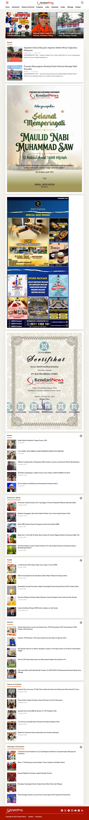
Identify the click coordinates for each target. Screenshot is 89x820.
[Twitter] (65, 810)
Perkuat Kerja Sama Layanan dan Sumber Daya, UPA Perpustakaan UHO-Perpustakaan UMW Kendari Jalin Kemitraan (47, 628)
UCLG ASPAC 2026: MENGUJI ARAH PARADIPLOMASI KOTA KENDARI (40, 451)
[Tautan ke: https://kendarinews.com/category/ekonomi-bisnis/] (81, 498)
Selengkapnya (43, 57)
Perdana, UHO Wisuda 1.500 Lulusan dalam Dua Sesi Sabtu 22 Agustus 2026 (42, 638)
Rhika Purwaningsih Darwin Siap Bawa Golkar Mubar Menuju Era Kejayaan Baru (42, 575)
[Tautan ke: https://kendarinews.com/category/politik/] (81, 560)
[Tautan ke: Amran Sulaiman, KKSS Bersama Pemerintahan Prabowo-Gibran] (11, 487)
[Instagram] (72, 810)
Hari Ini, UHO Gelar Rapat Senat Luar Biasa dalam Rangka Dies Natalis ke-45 (42, 659)
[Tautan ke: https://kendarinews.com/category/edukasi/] (81, 622)
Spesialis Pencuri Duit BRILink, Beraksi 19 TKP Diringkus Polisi (37, 711)
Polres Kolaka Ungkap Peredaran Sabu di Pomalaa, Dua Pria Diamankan (40, 700)
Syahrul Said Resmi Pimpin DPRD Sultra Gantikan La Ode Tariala (38, 608)
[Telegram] (78, 810)
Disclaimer (38, 816)
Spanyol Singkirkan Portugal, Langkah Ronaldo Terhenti (35, 773)
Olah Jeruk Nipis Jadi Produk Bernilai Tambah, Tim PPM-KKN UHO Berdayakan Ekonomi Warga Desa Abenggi (49, 671)
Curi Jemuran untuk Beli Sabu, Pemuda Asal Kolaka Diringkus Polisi (38, 722)
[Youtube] (75, 810)
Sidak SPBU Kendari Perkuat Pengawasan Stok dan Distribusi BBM (38, 524)
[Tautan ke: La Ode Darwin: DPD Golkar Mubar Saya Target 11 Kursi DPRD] (11, 568)
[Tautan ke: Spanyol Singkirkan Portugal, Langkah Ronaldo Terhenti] (11, 777)
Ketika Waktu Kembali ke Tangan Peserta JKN (32, 440)
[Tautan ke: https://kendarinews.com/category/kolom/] (81, 436)
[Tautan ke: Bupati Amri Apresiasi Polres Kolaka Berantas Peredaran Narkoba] (11, 736)
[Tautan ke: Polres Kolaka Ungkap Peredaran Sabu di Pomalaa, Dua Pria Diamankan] (11, 704)
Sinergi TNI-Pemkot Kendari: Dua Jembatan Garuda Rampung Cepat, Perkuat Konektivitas (70, 34)
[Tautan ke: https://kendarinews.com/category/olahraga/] (81, 747)
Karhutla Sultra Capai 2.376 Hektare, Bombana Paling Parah (43, 34)
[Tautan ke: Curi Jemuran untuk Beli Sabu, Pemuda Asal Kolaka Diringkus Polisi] (11, 725)
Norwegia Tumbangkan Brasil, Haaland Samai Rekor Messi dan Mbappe (40, 784)
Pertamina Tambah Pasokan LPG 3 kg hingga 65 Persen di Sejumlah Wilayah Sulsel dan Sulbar (47, 502)
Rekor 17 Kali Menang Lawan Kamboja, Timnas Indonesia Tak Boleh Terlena (41, 762)
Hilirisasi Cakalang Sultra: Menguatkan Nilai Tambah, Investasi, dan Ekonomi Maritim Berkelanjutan (49, 462)
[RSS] (82, 810)
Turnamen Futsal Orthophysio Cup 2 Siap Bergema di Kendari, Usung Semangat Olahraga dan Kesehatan (17, 34)
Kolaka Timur (27, 53)
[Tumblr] (68, 810)
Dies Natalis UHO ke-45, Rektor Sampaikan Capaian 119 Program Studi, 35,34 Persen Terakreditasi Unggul (49, 649)
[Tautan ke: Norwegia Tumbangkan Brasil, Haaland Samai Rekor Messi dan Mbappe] (11, 787)
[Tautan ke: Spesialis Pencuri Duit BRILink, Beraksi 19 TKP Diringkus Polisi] (11, 714)
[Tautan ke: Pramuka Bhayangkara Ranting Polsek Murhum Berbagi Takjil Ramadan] (14, 73)
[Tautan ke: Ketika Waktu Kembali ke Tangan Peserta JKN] (11, 444)
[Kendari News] (45, 3)
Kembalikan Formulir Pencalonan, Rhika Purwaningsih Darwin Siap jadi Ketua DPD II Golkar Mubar (48, 586)
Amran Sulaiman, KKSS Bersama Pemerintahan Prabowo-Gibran (38, 483)
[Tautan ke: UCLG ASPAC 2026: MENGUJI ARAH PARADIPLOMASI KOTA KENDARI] (11, 455)
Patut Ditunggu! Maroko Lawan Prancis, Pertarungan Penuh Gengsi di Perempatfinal (44, 795)
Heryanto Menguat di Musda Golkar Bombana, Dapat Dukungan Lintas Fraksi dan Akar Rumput (47, 597)
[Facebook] (62, 810)
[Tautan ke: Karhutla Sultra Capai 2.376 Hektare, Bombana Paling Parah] (44, 25)
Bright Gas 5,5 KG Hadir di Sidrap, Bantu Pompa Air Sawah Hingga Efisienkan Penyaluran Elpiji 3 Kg (48, 535)
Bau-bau (26, 71)
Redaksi (30, 816)
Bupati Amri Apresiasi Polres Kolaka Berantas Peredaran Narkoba (38, 732)
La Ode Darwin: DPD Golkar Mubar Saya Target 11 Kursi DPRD (37, 565)
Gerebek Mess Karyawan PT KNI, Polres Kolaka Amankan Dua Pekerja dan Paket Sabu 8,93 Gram (48, 689)
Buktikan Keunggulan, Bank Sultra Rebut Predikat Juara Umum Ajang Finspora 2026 (44, 513)
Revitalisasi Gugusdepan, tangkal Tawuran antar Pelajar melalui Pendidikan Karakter (44, 473)
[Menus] (7, 2)
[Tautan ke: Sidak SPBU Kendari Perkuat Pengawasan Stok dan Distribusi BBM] (11, 528)
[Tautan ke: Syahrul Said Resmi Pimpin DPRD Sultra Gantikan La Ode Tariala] (11, 612)
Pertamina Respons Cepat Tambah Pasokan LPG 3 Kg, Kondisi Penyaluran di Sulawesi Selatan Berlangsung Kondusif (47, 547)
